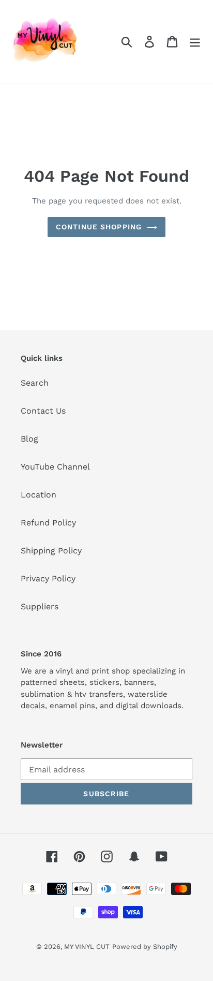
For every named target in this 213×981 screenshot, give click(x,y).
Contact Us (43, 411)
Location (38, 495)
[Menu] (195, 41)
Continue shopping (99, 227)
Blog (29, 439)
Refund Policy (48, 523)
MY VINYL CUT (87, 946)
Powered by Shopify (144, 946)
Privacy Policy (48, 578)
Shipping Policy (51, 550)
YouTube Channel (55, 467)
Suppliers (39, 606)
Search (35, 383)
